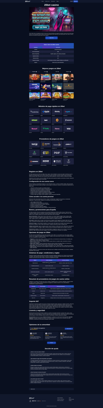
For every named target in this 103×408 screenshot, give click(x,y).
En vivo (45, 71)
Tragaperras (68, 71)
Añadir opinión (69, 328)
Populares (33, 71)
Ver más (51, 342)
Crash (56, 71)
